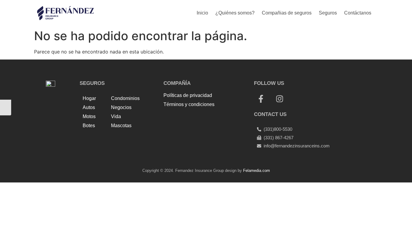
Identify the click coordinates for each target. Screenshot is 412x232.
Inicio (202, 12)
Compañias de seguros (287, 12)
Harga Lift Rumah (220, 125)
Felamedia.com (256, 170)
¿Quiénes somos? (235, 12)
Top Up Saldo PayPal (187, 118)
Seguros (328, 12)
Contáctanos (357, 12)
